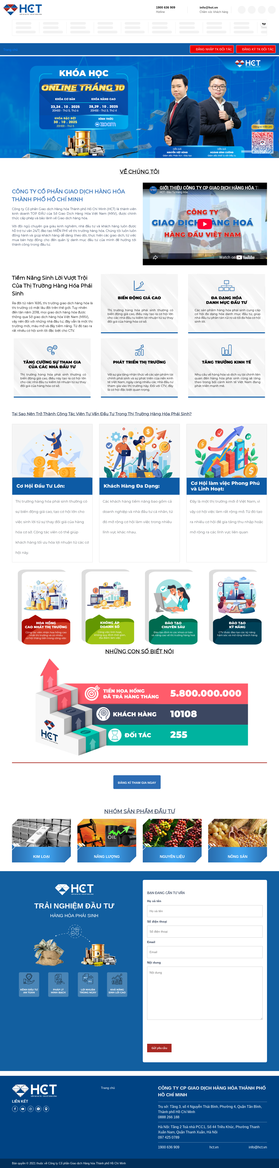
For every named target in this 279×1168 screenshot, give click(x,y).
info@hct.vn (209, 7)
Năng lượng (107, 857)
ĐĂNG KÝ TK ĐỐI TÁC (258, 49)
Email (151, 942)
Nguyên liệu (172, 857)
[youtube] (272, 10)
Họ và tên (154, 901)
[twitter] (252, 10)
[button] (247, 151)
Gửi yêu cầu (159, 1048)
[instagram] (262, 10)
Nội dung (154, 962)
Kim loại (41, 857)
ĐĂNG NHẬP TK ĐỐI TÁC (214, 49)
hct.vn (214, 1147)
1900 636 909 (165, 7)
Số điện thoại (157, 921)
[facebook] (242, 10)
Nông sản (237, 857)
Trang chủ (108, 1088)
